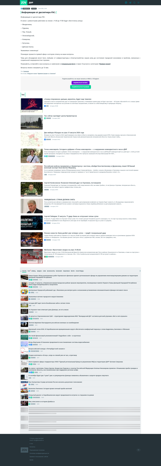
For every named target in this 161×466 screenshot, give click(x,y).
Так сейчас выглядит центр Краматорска (60, 116)
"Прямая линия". (105, 64)
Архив (31, 460)
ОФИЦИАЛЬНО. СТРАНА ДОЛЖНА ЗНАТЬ (59, 200)
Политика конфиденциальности (39, 453)
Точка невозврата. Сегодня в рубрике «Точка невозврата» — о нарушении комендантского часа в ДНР (85, 149)
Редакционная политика (37, 450)
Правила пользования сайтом (39, 456)
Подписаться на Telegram (80, 87)
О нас (31, 443)
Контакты (32, 447)
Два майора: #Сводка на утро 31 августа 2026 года (64, 133)
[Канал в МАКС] (126, 2)
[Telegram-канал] (130, 2)
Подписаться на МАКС (80, 83)
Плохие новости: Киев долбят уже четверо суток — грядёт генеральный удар (75, 233)
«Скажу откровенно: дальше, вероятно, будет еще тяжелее (67, 99)
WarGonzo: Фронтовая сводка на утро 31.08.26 (62, 250)
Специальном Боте (68, 64)
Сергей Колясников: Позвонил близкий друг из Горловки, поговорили (72, 183)
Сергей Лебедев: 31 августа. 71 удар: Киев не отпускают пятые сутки (71, 216)
